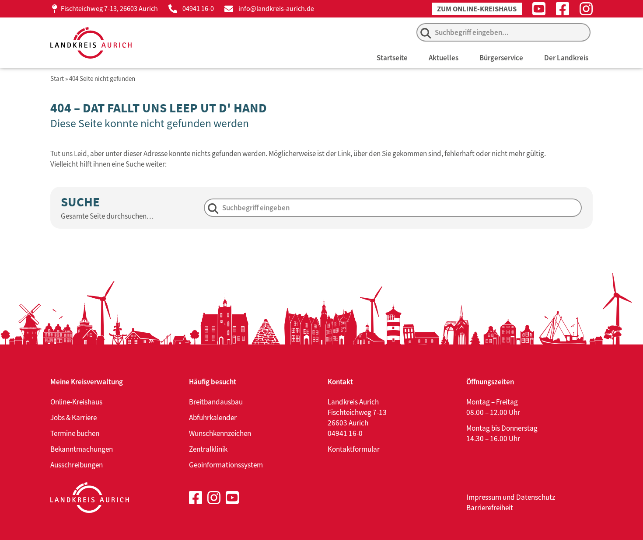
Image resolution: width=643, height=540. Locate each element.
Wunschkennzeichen (220, 433)
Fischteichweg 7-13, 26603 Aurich (109, 8)
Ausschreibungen (76, 465)
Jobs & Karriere (73, 417)
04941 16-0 (198, 8)
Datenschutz (535, 497)
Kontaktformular (354, 449)
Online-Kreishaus (76, 402)
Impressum (483, 497)
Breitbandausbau (216, 402)
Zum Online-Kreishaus (477, 9)
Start (57, 79)
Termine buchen (74, 433)
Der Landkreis (566, 58)
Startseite (392, 58)
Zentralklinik (208, 449)
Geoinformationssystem (226, 465)
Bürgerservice (501, 58)
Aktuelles (443, 58)
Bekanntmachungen (81, 449)
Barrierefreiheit (489, 507)
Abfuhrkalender (213, 417)
